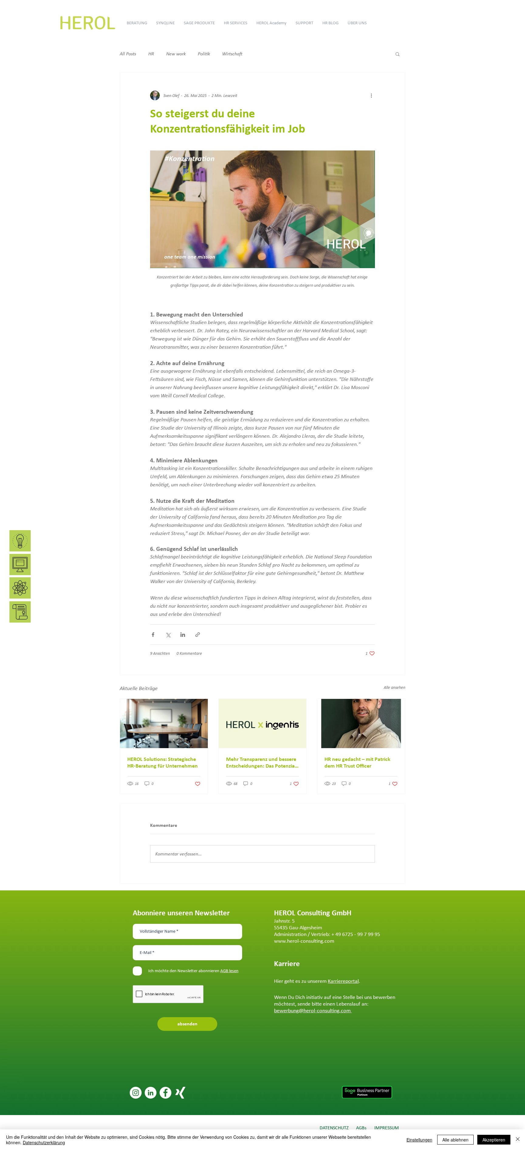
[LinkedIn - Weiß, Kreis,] (150, 1093)
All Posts (128, 54)
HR (151, 54)
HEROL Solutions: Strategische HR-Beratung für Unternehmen (162, 762)
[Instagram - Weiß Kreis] (136, 1093)
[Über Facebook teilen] (153, 634)
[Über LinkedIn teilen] (183, 634)
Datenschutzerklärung (44, 1142)
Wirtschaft (232, 54)
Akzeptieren (493, 1140)
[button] (397, 53)
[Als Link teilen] (198, 634)
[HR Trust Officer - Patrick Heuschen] (361, 723)
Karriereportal (343, 981)
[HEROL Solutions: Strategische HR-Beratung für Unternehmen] (164, 723)
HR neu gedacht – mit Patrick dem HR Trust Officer (357, 762)
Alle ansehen (394, 687)
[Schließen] (517, 1139)
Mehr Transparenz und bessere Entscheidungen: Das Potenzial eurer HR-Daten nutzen (261, 762)
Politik (204, 54)
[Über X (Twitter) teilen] (168, 634)
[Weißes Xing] (180, 1093)
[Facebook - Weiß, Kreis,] (165, 1093)
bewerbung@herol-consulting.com (313, 1010)
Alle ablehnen (455, 1140)
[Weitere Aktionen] (371, 95)
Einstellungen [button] (419, 1140)
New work (176, 54)
